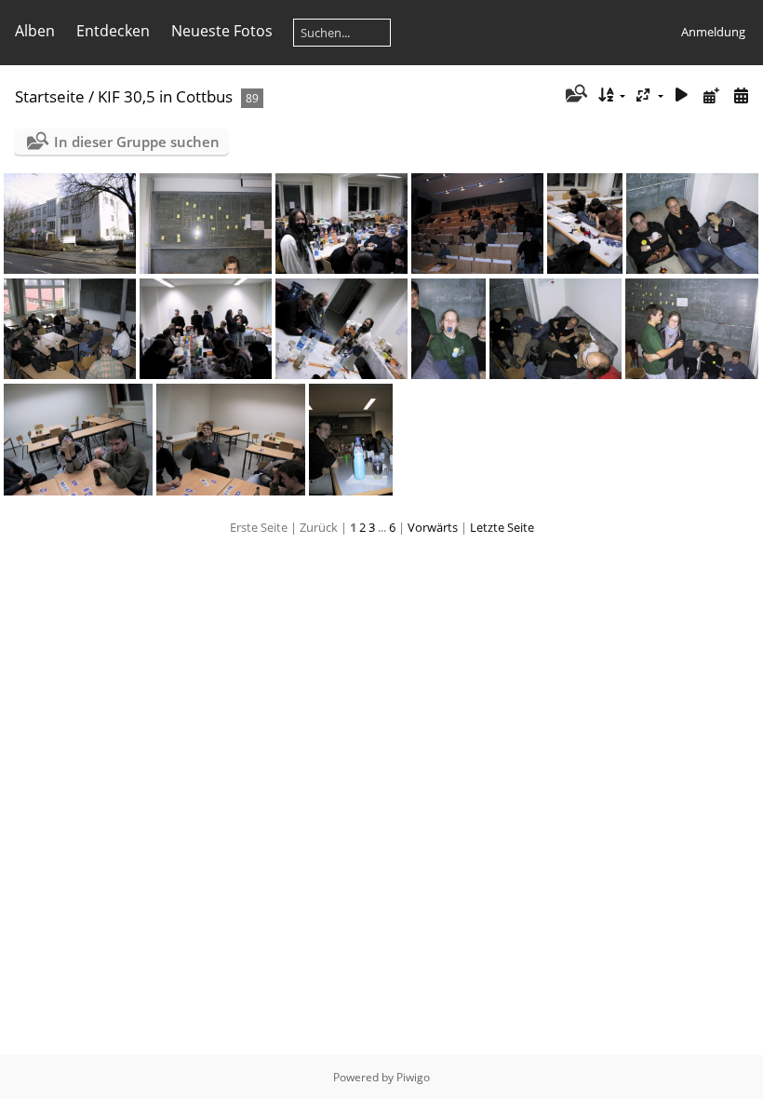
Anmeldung (713, 31)
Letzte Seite (502, 527)
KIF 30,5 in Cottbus (165, 96)
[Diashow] (682, 95)
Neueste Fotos (222, 30)
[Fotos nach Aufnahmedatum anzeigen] (741, 95)
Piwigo (413, 1077)
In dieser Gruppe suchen (137, 141)
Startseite (50, 96)
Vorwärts (433, 527)
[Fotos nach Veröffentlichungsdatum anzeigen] (711, 95)
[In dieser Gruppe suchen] (574, 95)
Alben (35, 30)
